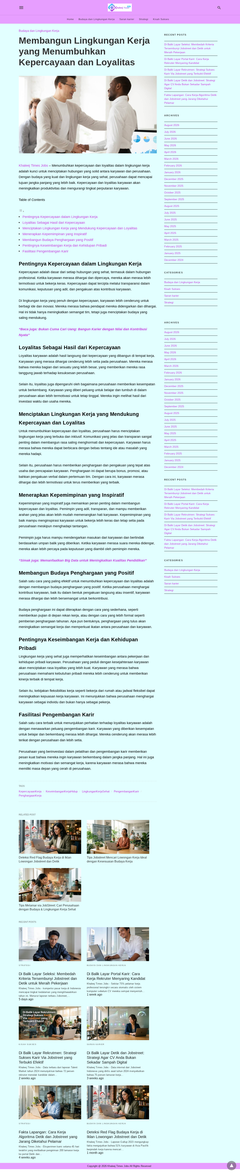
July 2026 (170, 131)
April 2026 (170, 152)
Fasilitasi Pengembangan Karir (45, 251)
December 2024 (173, 259)
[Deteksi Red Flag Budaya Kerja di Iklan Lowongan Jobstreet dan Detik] (50, 837)
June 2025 (170, 219)
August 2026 (171, 125)
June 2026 (170, 138)
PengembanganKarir (126, 791)
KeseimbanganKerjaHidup (62, 791)
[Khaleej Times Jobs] (120, 7)
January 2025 (172, 253)
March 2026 (171, 158)
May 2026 (170, 145)
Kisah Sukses (161, 19)
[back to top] (231, 1165)
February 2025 (173, 246)
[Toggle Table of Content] (21, 211)
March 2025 (171, 239)
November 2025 (173, 185)
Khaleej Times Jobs (33, 165)
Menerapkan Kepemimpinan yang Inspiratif (54, 234)
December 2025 (173, 179)
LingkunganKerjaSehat (96, 791)
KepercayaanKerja (30, 791)
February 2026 (173, 165)
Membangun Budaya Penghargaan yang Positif (57, 240)
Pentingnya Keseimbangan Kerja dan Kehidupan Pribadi (64, 245)
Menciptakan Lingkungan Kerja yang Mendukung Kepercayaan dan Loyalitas (79, 228)
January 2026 (172, 172)
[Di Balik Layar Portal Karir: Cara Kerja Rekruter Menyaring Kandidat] (118, 944)
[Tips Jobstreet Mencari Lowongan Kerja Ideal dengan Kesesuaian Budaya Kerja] (118, 837)
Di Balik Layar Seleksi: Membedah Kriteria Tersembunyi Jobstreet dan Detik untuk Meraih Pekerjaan (48, 978)
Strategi (143, 19)
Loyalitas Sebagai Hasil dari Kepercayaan (53, 223)
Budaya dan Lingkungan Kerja (97, 19)
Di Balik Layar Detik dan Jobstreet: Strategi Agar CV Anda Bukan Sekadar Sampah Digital (115, 1057)
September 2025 (174, 199)
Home (70, 19)
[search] (219, 7)
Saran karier (126, 19)
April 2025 (170, 232)
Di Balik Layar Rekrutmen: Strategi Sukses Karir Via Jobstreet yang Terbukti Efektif (47, 1057)
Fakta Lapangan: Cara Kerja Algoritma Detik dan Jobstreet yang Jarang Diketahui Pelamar (48, 1136)
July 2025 (170, 212)
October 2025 (172, 192)
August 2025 (171, 205)
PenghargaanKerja (30, 795)
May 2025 (170, 226)
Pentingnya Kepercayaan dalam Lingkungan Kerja (60, 217)
